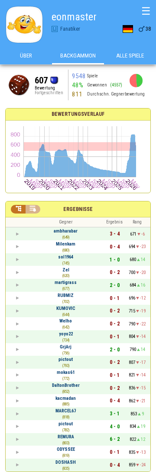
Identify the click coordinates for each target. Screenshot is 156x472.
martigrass (66, 282)
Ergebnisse (78, 209)
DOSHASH (65, 462)
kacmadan (65, 398)
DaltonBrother (66, 385)
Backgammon (78, 55)
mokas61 (66, 372)
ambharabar (66, 231)
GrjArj (66, 347)
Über (26, 55)
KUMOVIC (65, 308)
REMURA (66, 437)
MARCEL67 (65, 411)
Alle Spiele (130, 55)
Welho (65, 321)
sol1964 (65, 257)
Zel (65, 270)
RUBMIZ (66, 295)
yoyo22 (66, 334)
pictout (65, 359)
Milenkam (65, 244)
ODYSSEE (66, 449)
